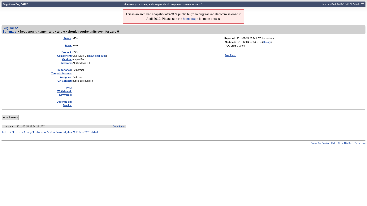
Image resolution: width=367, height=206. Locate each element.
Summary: (9, 31)
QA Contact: (65, 80)
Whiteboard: (64, 91)
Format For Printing (320, 143)
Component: (64, 55)
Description (119, 126)
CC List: (231, 45)
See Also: (230, 55)
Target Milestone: (61, 73)
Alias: (68, 45)
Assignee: (66, 77)
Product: (67, 52)
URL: (69, 87)
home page (190, 18)
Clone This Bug (345, 143)
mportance (64, 69)
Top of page (360, 143)
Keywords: (65, 94)
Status (67, 38)
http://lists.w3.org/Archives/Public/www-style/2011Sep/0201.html (50, 132)
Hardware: (66, 63)
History (267, 42)
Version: (67, 59)
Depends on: (64, 101)
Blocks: (67, 105)
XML (333, 143)
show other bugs (97, 55)
